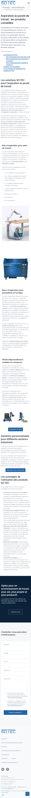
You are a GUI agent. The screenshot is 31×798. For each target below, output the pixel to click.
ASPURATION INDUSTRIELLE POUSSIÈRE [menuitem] (11, 752)
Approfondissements (17, 7)
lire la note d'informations (15, 697)
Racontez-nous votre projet (15, 470)
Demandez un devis (15, 429)
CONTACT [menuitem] (4, 758)
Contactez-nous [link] (15, 612)
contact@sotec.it (9, 788)
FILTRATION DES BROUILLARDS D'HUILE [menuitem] (11, 745)
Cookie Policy (5, 792)
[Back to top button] (27, 794)
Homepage (6, 7)
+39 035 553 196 (11, 787)
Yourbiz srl (8, 790)
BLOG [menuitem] (14, 758)
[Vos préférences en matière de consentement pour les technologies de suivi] (2, 795)
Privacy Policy (25, 790)
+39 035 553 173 (21, 787)
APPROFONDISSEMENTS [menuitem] (9, 762)
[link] (8, 2)
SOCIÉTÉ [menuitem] (4, 739)
